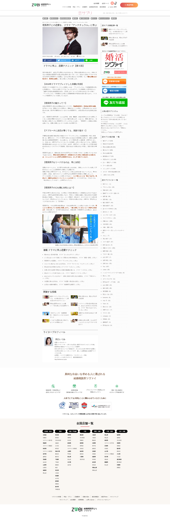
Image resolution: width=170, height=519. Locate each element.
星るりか (105, 306)
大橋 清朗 (106, 227)
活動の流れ (86, 496)
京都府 (94, 451)
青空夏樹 (105, 291)
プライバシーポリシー (103, 499)
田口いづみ (82, 56)
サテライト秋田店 (47, 451)
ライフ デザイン (107, 218)
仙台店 (44, 462)
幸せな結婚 (106, 153)
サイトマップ (114, 496)
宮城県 (44, 459)
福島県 (44, 470)
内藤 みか (105, 221)
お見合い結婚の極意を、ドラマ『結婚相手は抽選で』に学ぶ (62, 284)
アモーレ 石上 (107, 187)
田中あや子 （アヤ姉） (109, 282)
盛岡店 (44, 456)
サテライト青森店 (47, 445)
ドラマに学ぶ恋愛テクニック (55, 22)
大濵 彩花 (105, 224)
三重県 (81, 456)
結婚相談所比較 (93, 7)
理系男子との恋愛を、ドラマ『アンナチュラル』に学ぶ (61, 260)
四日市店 (82, 459)
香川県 (106, 456)
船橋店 (57, 465)
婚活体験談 (103, 7)
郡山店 (44, 473)
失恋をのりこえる (108, 159)
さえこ (105, 235)
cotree (104, 269)
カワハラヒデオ (107, 279)
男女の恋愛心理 (66, 18)
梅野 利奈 (105, 251)
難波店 (94, 440)
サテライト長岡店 (72, 448)
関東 (60, 431)
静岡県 (81, 443)
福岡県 (118, 435)
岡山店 (106, 437)
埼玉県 (57, 470)
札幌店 (44, 437)
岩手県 (44, 454)
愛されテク (55, 18)
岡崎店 (81, 440)
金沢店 (69, 465)
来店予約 (130, 5)
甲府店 (69, 454)
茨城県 (57, 475)
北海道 (44, 435)
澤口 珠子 (105, 238)
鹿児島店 (119, 462)
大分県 (118, 454)
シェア (50, 60)
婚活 (75, 18)
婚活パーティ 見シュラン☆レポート (113, 230)
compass (105, 316)
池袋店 (57, 443)
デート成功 (106, 165)
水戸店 (57, 478)
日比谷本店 (58, 440)
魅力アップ (106, 141)
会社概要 (96, 3)
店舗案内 (84, 7)
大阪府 (94, 435)
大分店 (118, 456)
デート (94, 18)
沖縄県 (118, 465)
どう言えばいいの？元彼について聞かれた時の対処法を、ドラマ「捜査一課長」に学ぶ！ (70, 257)
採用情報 (81, 499)
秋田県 (44, 448)
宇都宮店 (57, 489)
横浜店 (57, 454)
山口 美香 (105, 285)
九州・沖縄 (122, 431)
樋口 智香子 (106, 202)
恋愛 (46, 18)
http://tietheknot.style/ (61, 359)
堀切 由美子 (106, 205)
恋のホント (106, 212)
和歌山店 (94, 470)
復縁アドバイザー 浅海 (109, 193)
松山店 (106, 465)
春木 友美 (105, 288)
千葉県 (57, 459)
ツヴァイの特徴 (66, 7)
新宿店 (57, 437)
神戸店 (94, 445)
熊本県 (118, 448)
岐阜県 (81, 451)
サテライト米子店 (109, 443)
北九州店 (119, 440)
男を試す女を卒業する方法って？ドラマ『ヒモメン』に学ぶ (62, 267)
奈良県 (94, 462)
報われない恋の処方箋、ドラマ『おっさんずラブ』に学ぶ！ (62, 254)
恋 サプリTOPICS (108, 208)
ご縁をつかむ (85, 18)
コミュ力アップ (105, 18)
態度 (114, 18)
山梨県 (69, 451)
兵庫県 (94, 443)
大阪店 (94, 437)
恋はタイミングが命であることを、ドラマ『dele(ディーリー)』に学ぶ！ (65, 273)
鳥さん (105, 276)
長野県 (69, 435)
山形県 (44, 465)
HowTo (58, 56)
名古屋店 (82, 437)
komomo (105, 297)
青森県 (44, 443)
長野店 (69, 437)
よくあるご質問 (112, 7)
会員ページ (105, 3)
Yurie (104, 303)
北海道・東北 (48, 431)
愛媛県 (106, 462)
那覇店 (118, 467)
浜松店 (81, 448)
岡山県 (106, 435)
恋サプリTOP (45, 22)
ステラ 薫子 (106, 242)
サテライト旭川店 (47, 440)
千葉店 (57, 462)
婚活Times (104, 496)
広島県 (106, 445)
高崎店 (57, 484)
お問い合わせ (90, 499)
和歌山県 (94, 467)
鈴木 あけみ (106, 245)
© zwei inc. (85, 515)
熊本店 (118, 451)
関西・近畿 (97, 431)
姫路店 (94, 448)
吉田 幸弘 (105, 260)
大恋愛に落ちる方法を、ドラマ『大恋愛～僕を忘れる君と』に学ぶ (64, 281)
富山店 (69, 459)
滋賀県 (94, 456)
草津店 (94, 459)
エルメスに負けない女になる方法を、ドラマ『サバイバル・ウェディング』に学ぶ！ (69, 264)
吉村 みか (105, 263)
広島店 (106, 448)
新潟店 (69, 445)
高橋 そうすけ (107, 248)
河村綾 (105, 319)
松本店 (69, 440)
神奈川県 (57, 451)
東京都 (57, 435)
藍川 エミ (105, 184)
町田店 (57, 448)
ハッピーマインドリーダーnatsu (112, 272)
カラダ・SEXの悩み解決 (110, 171)
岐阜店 (81, 454)
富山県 (69, 456)
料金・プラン (76, 7)
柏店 (56, 467)
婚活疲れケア (107, 156)
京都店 (94, 454)
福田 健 (105, 196)
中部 (85, 431)
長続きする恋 (107, 144)
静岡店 (81, 445)
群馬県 (57, 481)
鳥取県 (106, 440)
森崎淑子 (105, 322)
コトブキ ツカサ (107, 215)
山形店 (44, 467)
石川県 (69, 462)
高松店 (106, 459)
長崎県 (118, 443)
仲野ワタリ (106, 310)
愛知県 (81, 435)
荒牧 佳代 (105, 190)
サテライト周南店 (109, 454)
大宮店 (57, 473)
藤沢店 (57, 456)
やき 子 (105, 300)
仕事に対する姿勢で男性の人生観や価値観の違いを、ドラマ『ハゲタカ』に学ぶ (68, 270)
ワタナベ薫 (106, 254)
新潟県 (69, 443)
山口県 (106, 451)
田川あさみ (106, 325)
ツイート (63, 60)
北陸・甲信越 (72, 431)
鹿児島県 (119, 459)
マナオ (105, 313)
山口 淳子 (105, 257)
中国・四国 (110, 431)
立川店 (57, 445)
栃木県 (57, 486)
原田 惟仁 (105, 199)
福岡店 (118, 437)
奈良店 (94, 465)
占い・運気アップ (108, 162)
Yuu (104, 266)
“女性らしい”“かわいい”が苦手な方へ (112, 132)
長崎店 (118, 445)
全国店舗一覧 (85, 423)
